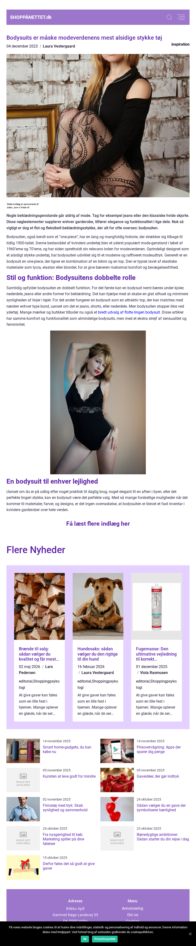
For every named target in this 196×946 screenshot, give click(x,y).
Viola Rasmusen (154, 672)
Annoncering (132, 908)
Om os (132, 915)
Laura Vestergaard (59, 46)
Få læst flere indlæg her (98, 523)
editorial (26, 681)
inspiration (180, 44)
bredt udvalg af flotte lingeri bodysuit (129, 312)
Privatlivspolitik (104, 939)
